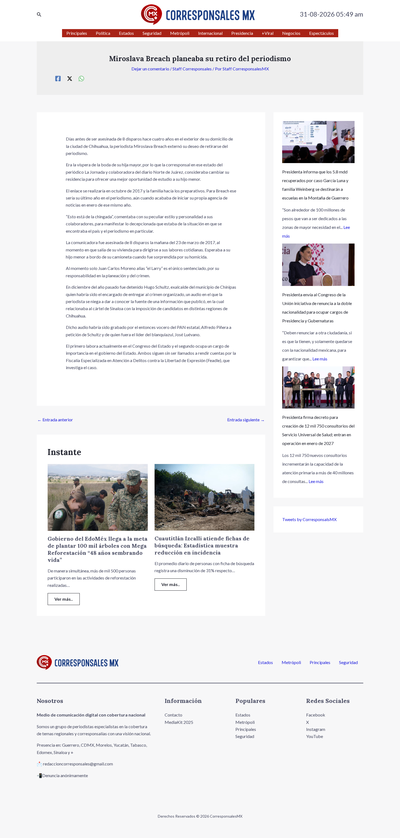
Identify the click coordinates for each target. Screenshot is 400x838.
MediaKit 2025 (179, 722)
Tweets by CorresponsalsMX (309, 519)
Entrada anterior (55, 419)
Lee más (319, 358)
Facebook (315, 714)
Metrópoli (291, 662)
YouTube (314, 736)
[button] (39, 14)
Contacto (173, 714)
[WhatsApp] (81, 78)
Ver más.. (63, 599)
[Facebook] (58, 78)
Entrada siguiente (246, 419)
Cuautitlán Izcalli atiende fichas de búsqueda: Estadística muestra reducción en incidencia (202, 545)
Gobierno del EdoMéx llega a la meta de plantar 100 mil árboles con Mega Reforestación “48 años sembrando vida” (97, 549)
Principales (320, 662)
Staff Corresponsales (192, 68)
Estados (265, 662)
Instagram (315, 729)
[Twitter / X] (69, 78)
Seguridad (348, 662)
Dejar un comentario (150, 68)
